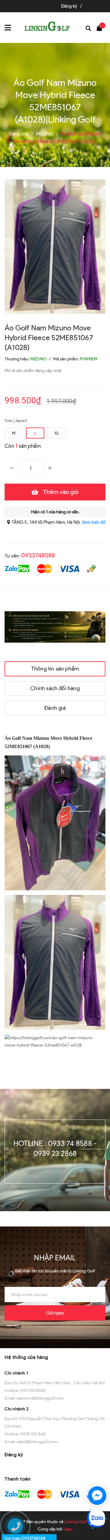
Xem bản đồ (93, 522)
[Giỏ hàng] (100, 27)
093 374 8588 (33, 1390)
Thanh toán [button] (18, 1479)
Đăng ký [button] (14, 1455)
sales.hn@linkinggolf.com (40, 1398)
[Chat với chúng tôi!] (97, 1495)
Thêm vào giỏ (61, 492)
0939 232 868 (33, 1434)
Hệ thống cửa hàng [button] (26, 1357)
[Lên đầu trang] (97, 1473)
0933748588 (38, 555)
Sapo (68, 1529)
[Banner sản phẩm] (55, 626)
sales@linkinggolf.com (37, 1441)
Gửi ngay (55, 1313)
